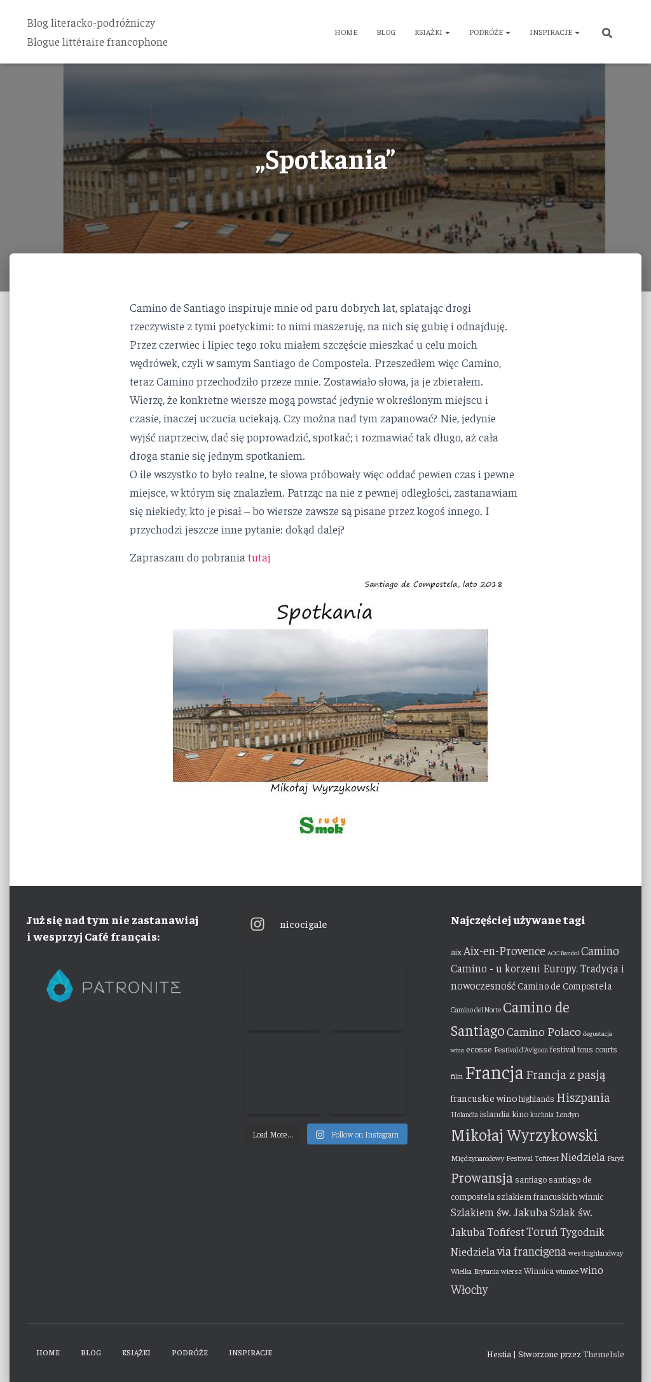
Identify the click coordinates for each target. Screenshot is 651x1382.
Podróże (486, 32)
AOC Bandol (563, 952)
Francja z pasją (565, 1074)
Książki (429, 32)
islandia (495, 1113)
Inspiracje (551, 32)
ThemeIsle (603, 1353)
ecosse (479, 1048)
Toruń (542, 1230)
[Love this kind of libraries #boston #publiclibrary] (283, 1075)
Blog (385, 32)
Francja (494, 1071)
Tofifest (505, 1231)
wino (591, 1270)
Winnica (539, 1270)
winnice (567, 1271)
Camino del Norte (476, 1009)
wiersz (511, 1271)
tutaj (259, 556)
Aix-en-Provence (504, 950)
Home (345, 32)
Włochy (469, 1288)
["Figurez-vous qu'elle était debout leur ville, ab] (367, 991)
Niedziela (583, 1157)
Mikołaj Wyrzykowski (524, 1134)
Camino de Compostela (564, 985)
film (457, 1076)
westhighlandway (595, 1252)
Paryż (615, 1158)
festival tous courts (583, 1048)
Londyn (567, 1114)
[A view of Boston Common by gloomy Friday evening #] (367, 1075)
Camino (600, 950)
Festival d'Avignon (521, 1049)
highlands (536, 1098)
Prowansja (482, 1177)
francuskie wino (484, 1098)
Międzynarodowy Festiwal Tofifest (505, 1158)
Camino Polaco (544, 1031)
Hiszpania (583, 1096)
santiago (531, 1179)
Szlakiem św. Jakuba (499, 1212)
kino (520, 1113)
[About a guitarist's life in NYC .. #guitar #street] (283, 991)
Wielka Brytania (475, 1271)
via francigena (531, 1250)
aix (456, 951)
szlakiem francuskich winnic (550, 1196)
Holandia (464, 1114)
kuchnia (542, 1114)
